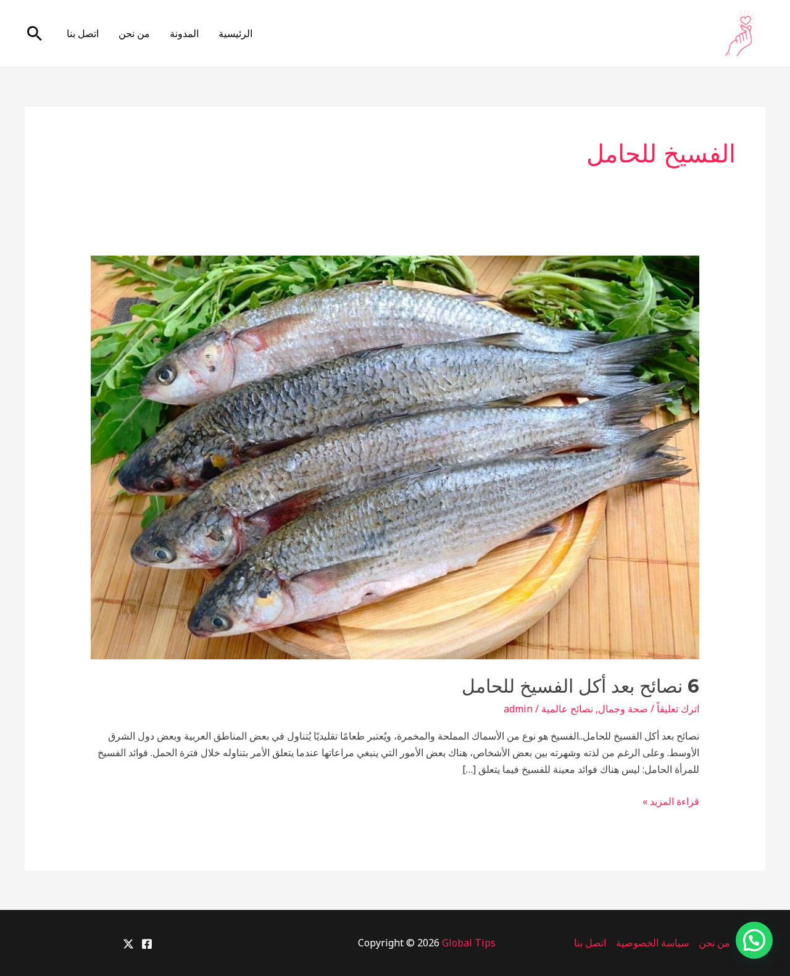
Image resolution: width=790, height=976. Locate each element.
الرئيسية (235, 33)
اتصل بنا (83, 33)
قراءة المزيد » (670, 802)
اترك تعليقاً (678, 708)
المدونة (184, 33)
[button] (34, 33)
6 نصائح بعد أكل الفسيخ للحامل (580, 686)
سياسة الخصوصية (652, 942)
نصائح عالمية (567, 708)
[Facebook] (146, 943)
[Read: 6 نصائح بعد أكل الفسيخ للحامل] (395, 456)
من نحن (134, 33)
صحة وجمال (623, 708)
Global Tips (469, 942)
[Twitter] (128, 943)
